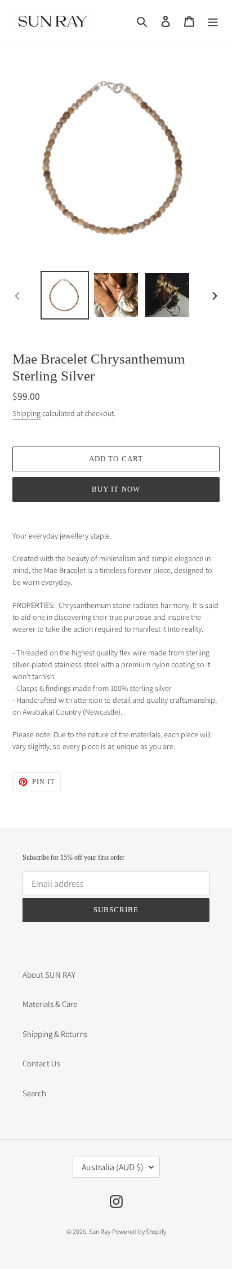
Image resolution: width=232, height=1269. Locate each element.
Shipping (26, 413)
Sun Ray (99, 1231)
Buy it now (116, 489)
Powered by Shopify (139, 1231)
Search (34, 1093)
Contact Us (41, 1063)
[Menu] (213, 21)
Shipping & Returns (55, 1034)
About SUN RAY (49, 974)
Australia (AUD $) (113, 1167)
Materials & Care (50, 1004)
